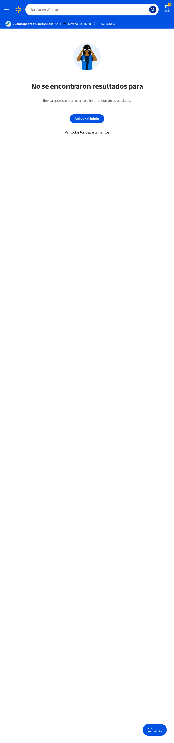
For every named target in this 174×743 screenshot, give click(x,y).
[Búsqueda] (152, 9)
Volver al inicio (87, 119)
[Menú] (7, 9)
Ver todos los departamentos (87, 132)
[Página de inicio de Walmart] (18, 9)
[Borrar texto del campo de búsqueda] (146, 9)
